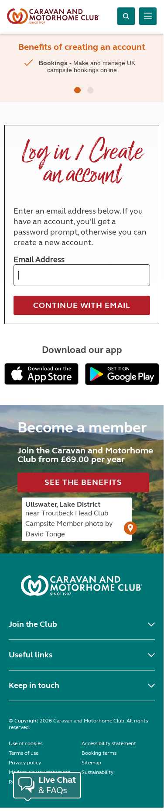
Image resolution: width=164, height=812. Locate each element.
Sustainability (97, 772)
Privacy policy (25, 763)
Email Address (39, 259)
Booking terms (99, 753)
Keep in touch (34, 685)
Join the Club (33, 624)
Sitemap (91, 763)
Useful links (30, 655)
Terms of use (23, 753)
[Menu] (148, 16)
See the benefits (83, 482)
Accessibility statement (109, 743)
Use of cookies (25, 743)
